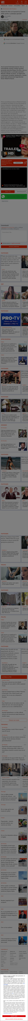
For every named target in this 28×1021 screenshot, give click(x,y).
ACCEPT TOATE (14, 1016)
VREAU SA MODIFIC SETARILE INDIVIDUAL (14, 1019)
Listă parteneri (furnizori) (7, 1013)
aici (12, 993)
